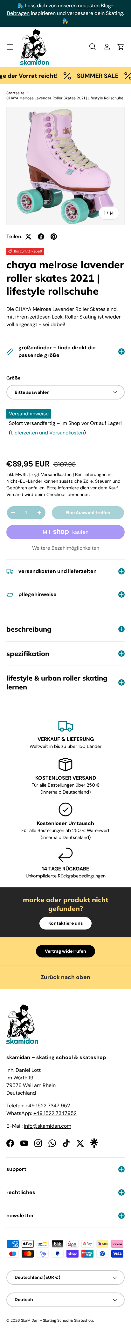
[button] (121, 47)
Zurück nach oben (65, 977)
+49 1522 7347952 (55, 1113)
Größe (13, 378)
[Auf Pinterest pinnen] (53, 236)
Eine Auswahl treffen (88, 512)
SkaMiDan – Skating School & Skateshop (57, 1320)
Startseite (15, 93)
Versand (14, 494)
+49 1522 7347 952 (47, 1105)
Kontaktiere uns (65, 923)
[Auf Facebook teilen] (41, 236)
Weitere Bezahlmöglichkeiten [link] (65, 548)
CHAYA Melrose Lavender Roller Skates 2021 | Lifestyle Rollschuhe (64, 98)
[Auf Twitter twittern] (28, 236)
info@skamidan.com (47, 1126)
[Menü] (10, 47)
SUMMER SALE (90, 76)
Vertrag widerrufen (65, 951)
